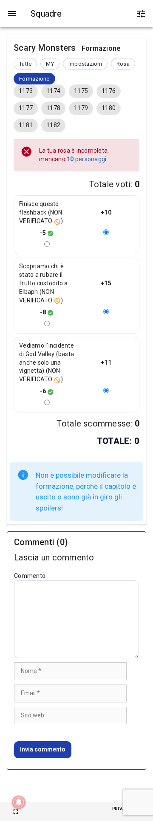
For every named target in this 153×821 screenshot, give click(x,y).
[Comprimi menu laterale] (12, 13)
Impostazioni (85, 64)
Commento (29, 575)
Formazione (34, 78)
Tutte (25, 64)
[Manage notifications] (19, 802)
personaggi (86, 159)
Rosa (123, 64)
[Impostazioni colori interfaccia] (141, 13)
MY (50, 64)
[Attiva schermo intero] (15, 811)
